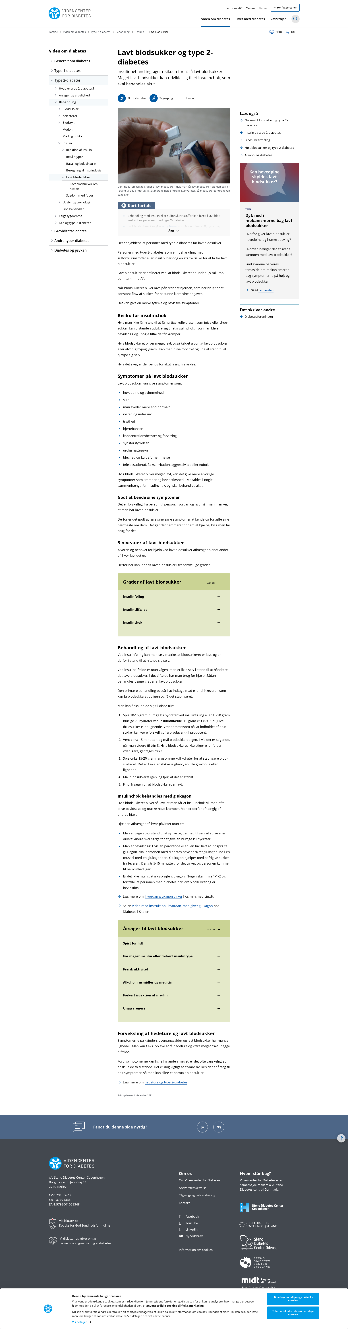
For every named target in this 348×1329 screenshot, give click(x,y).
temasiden (266, 290)
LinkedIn (191, 1229)
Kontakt (184, 1203)
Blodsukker (70, 109)
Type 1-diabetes (67, 70)
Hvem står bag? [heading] (255, 1173)
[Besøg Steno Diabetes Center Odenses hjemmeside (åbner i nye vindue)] (265, 1246)
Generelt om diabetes (72, 61)
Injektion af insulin (79, 150)
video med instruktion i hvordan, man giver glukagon (172, 906)
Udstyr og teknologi (76, 202)
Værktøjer (278, 19)
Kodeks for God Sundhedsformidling (84, 1225)
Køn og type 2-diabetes (75, 223)
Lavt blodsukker (78, 177)
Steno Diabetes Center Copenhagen (79, 1177)
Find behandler (73, 209)
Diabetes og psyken (70, 250)
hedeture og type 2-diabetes (166, 1082)
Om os (263, 8)
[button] (161, 98)
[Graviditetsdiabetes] (51, 231)
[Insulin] (59, 143)
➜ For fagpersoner (285, 7)
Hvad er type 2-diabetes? (76, 88)
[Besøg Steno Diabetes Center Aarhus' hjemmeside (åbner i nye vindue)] (265, 1286)
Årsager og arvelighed (74, 95)
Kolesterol (70, 116)
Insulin (67, 143)
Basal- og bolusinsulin (81, 163)
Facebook (192, 1216)
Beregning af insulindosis (83, 170)
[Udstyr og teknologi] (59, 202)
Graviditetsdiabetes (70, 231)
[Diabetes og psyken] (51, 250)
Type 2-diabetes (67, 80)
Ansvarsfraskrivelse (193, 1188)
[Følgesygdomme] (55, 216)
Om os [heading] (185, 1173)
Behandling (67, 102)
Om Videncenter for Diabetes (199, 1180)
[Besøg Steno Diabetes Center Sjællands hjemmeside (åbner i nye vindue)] (265, 1266)
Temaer (250, 8)
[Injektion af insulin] (63, 149)
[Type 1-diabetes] (51, 70)
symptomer (170, 226)
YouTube (191, 1223)
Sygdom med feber (79, 195)
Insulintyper (74, 157)
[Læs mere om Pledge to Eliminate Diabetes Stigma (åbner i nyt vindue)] (54, 1242)
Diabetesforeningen (259, 316)
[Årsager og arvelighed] (55, 95)
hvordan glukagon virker (163, 896)
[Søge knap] (295, 19)
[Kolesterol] (59, 115)
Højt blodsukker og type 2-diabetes (269, 147)
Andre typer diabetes (71, 240)
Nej (219, 1127)
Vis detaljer (79, 1322)
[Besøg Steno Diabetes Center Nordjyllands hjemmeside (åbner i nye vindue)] (265, 1227)
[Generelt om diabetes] (51, 61)
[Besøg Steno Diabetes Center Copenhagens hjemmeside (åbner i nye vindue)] (265, 1211)
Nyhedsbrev (194, 1236)
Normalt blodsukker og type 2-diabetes (266, 122)
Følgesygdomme (70, 216)
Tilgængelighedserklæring (197, 1195)
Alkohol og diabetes (258, 155)
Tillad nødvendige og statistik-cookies (293, 1298)
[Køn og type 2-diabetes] (55, 222)
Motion (67, 129)
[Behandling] (55, 102)
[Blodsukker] (59, 109)
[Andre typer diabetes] (51, 240)
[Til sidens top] (341, 1138)
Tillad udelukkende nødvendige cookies (293, 1312)
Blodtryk (68, 122)
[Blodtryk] (59, 122)
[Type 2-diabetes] (51, 80)
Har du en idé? (234, 8)
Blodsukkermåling (257, 140)
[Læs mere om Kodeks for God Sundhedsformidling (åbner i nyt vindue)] (54, 1224)
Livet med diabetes (250, 19)
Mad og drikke (72, 136)
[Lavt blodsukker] (63, 177)
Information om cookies (196, 1250)
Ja (202, 1127)
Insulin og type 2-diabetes (263, 132)
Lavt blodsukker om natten (84, 186)
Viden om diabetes (215, 19)
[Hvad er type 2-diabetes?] (55, 88)
